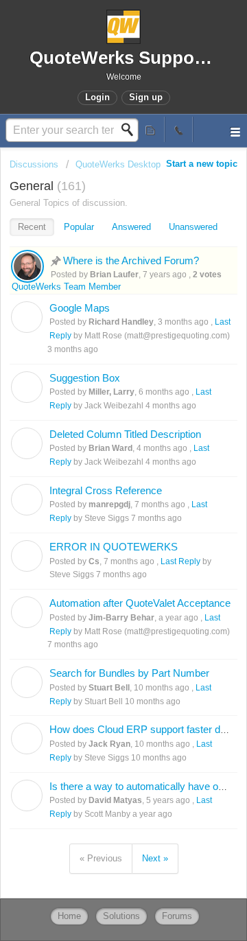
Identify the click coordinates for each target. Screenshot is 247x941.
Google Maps (79, 308)
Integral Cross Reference (105, 490)
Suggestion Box (84, 378)
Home (69, 916)
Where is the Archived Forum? (131, 260)
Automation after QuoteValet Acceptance (140, 603)
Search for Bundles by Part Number (129, 673)
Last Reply (180, 561)
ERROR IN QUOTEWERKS (113, 547)
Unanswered (193, 227)
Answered (131, 227)
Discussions (34, 164)
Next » (155, 858)
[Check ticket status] (151, 129)
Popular (79, 227)
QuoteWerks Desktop (118, 164)
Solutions (121, 916)
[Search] (131, 130)
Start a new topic (201, 164)
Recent (32, 227)
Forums (177, 916)
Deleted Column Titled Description (125, 434)
